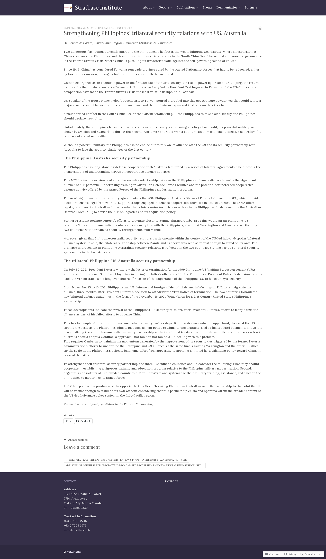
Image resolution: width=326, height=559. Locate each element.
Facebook (171, 481)
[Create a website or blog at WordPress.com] (65, 552)
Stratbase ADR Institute (113, 27)
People (164, 7)
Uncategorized (78, 439)
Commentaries (226, 7)
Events (207, 7)
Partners (251, 7)
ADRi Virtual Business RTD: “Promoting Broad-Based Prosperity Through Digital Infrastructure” (135, 465)
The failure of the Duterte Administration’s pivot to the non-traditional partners (126, 459)
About (147, 7)
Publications (186, 7)
